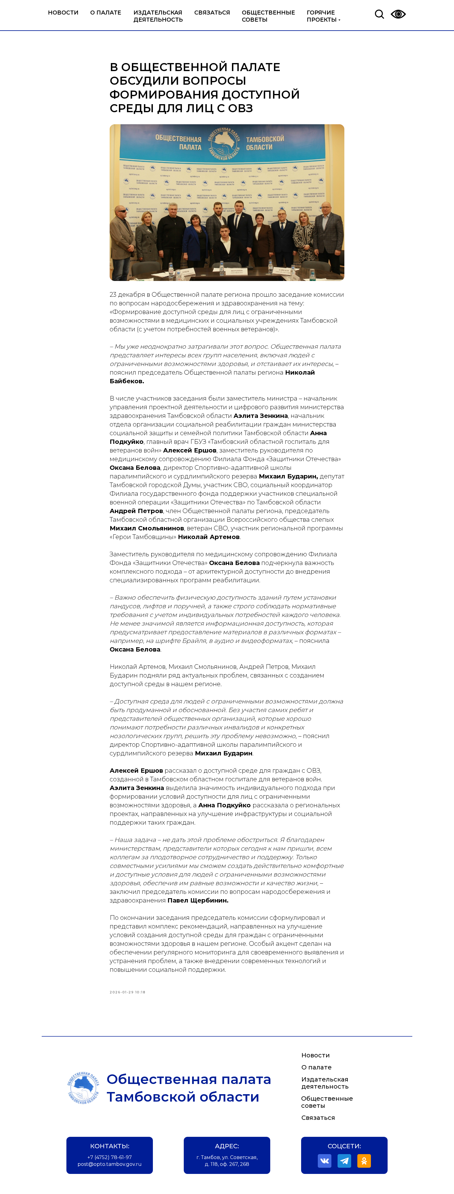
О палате (316, 1067)
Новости (315, 1055)
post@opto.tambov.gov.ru (110, 1164)
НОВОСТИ (63, 12)
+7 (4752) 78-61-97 (109, 1157)
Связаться (318, 1117)
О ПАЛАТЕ (105, 12)
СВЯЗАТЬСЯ (212, 12)
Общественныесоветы (327, 1102)
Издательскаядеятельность (325, 1083)
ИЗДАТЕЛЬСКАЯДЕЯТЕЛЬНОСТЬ (158, 16)
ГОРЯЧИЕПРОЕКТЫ (322, 16)
